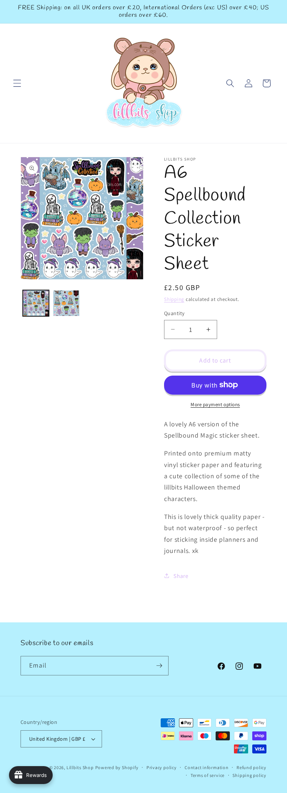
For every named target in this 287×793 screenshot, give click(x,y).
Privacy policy (161, 767)
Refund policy (251, 767)
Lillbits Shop (80, 767)
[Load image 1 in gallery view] (36, 303)
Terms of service (208, 775)
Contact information (207, 767)
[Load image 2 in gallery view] (66, 303)
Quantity (174, 313)
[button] (17, 83)
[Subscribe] (159, 665)
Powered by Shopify (117, 767)
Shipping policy (249, 775)
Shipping (174, 299)
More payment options (215, 404)
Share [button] (180, 575)
